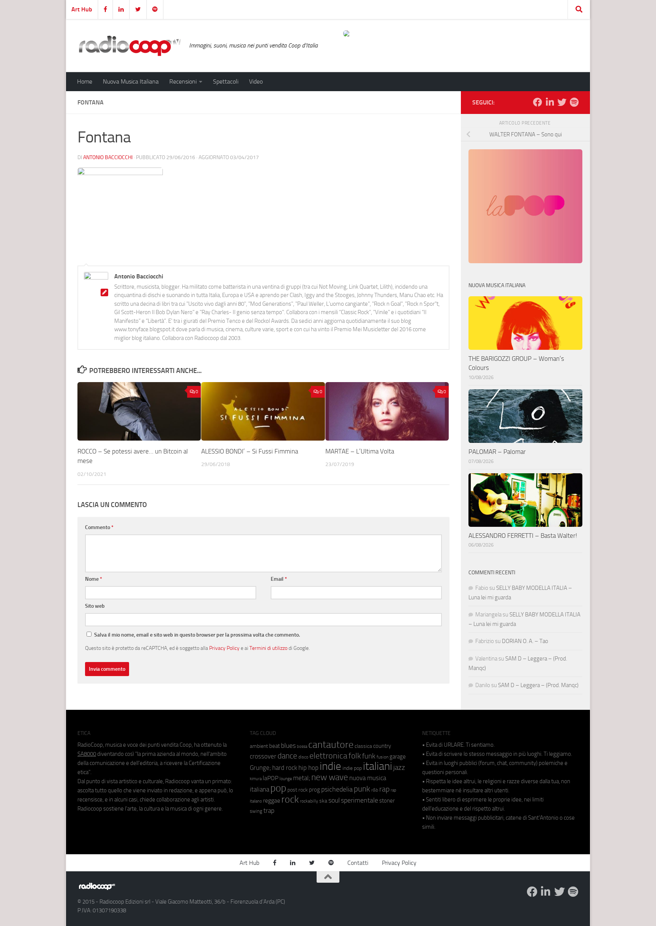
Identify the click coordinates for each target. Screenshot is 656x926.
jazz (399, 767)
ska (323, 801)
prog (314, 789)
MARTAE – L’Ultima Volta (359, 451)
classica (363, 746)
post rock (297, 790)
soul (334, 800)
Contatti (357, 862)
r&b (374, 790)
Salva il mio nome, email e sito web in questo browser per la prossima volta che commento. (197, 635)
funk (368, 756)
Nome (93, 579)
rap (384, 789)
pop (278, 788)
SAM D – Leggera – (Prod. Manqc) (538, 685)
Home (84, 81)
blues (288, 745)
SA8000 (86, 754)
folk (354, 755)
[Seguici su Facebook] (537, 102)
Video (256, 81)
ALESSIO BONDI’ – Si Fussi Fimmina (249, 451)
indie (330, 766)
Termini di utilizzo (268, 648)
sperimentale (359, 800)
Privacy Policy (224, 648)
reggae (271, 800)
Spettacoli (225, 81)
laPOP (270, 778)
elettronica (328, 756)
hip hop (308, 767)
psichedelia (337, 789)
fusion (382, 757)
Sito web (95, 606)
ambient (259, 746)
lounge (285, 778)
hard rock (284, 767)
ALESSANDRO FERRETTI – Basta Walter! (522, 535)
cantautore (330, 745)
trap (268, 810)
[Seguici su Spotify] (574, 102)
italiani (377, 766)
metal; (301, 778)
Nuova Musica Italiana (131, 81)
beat (274, 746)
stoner (387, 800)
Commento (99, 527)
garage (398, 756)
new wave (329, 777)
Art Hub (81, 9)
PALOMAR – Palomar (497, 451)
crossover (263, 756)
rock (290, 799)
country (382, 746)
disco (303, 757)
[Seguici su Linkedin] (549, 102)
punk (362, 788)
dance (287, 755)
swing (256, 811)
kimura (256, 778)
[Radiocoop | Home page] (129, 45)
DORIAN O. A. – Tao (525, 641)
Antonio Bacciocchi (107, 157)
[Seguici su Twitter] (561, 102)
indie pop (352, 768)
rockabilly (309, 801)
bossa (302, 746)
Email (279, 579)
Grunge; (260, 767)
